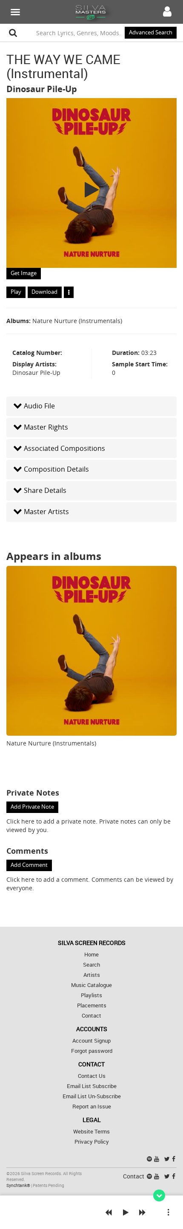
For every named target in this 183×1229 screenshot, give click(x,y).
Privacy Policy (91, 1141)
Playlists (91, 995)
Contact (91, 1015)
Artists (91, 975)
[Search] (13, 32)
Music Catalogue (91, 985)
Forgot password (91, 1051)
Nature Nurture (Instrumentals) (77, 321)
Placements (91, 1005)
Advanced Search (150, 32)
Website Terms (91, 1131)
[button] (91, 406)
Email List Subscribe (92, 1086)
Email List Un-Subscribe (92, 1096)
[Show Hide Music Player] (159, 1195)
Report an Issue (91, 1106)
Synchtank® (18, 1185)
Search (91, 964)
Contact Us (92, 1076)
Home (91, 954)
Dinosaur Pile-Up (41, 89)
